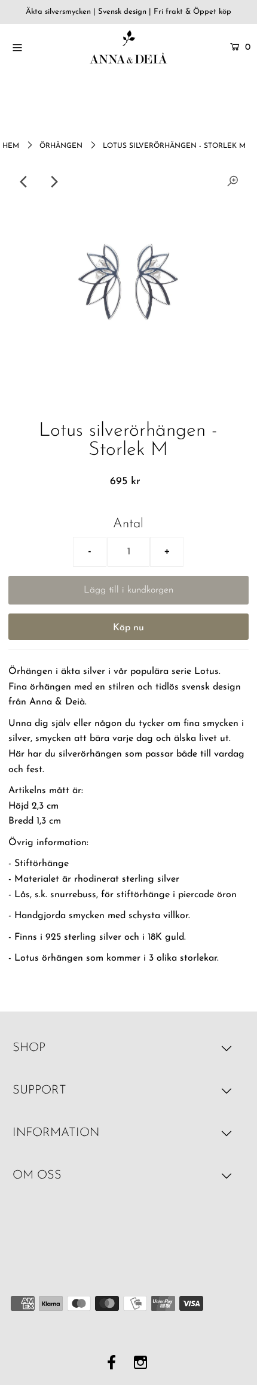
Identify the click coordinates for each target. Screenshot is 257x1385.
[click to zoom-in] (232, 182)
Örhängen (60, 146)
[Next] (54, 182)
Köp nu (128, 628)
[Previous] (24, 182)
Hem (10, 146)
